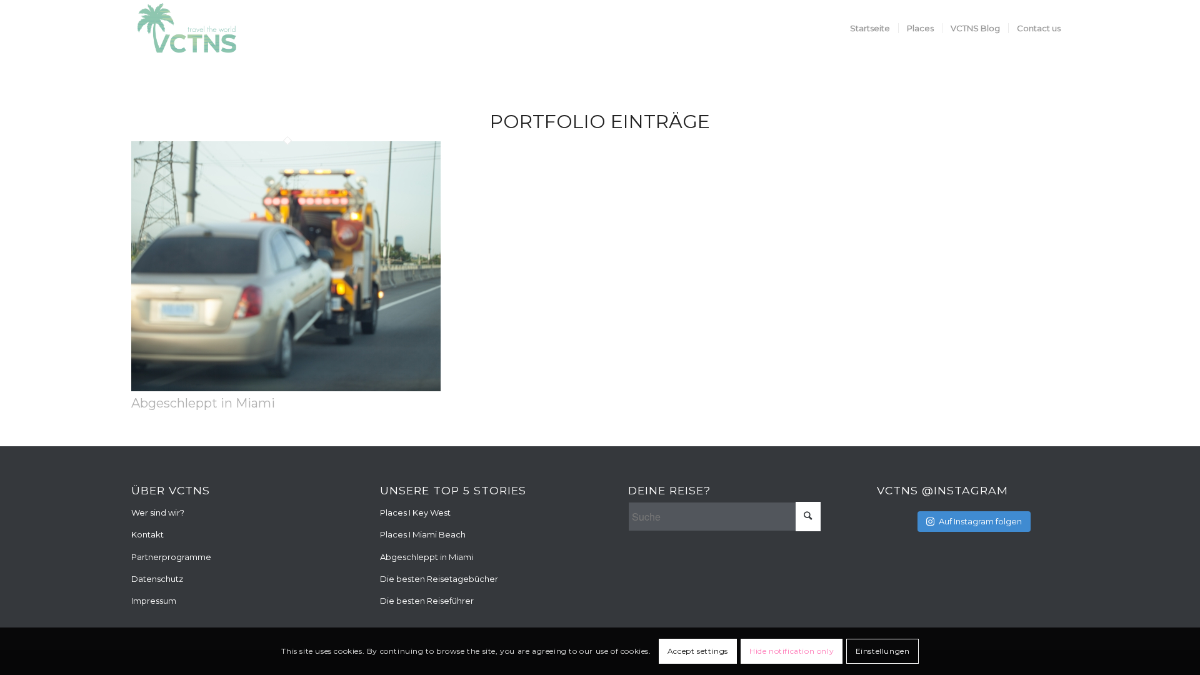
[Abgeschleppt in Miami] (286, 388)
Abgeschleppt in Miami (203, 403)
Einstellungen (883, 651)
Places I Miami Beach (423, 534)
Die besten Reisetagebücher (439, 579)
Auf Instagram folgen (980, 521)
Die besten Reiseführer (427, 601)
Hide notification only (791, 651)
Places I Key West (415, 513)
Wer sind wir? (157, 513)
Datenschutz (157, 579)
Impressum (153, 601)
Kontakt (147, 534)
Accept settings (698, 651)
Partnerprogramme (171, 557)
